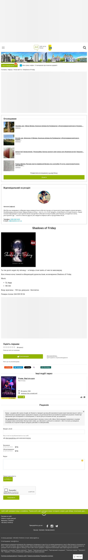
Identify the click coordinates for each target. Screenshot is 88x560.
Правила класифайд (33, 556)
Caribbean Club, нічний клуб (29, 393)
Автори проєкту (50, 530)
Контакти (42, 530)
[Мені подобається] (81, 397)
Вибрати (9, 479)
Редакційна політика (46, 556)
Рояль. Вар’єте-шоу (26, 378)
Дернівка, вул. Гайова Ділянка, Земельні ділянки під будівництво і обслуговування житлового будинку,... (49, 126)
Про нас (35, 530)
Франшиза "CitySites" (7, 520)
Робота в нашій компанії (8, 518)
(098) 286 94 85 (15, 219)
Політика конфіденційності (9, 556)
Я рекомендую (24, 356)
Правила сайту (22, 556)
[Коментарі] (84, 397)
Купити (20, 397)
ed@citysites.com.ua (15, 221)
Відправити (11, 497)
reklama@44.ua (34, 538)
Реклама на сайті (6, 516)
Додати (44, 177)
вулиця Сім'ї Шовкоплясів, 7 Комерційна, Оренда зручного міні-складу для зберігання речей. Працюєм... (49, 152)
